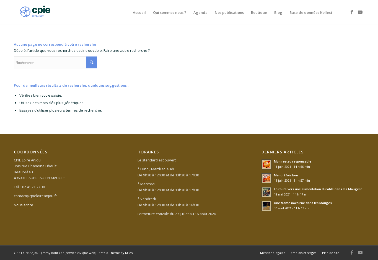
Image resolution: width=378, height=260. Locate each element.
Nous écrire (23, 204)
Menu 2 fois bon (286, 175)
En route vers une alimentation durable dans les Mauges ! (318, 189)
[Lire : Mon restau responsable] (266, 164)
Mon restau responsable (292, 161)
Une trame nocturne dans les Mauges (303, 203)
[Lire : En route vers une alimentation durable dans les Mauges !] (266, 192)
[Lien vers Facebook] (352, 12)
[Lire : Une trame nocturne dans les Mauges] (266, 206)
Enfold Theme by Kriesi (116, 253)
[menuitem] (139, 12)
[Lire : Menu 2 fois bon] (266, 178)
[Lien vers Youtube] (360, 12)
